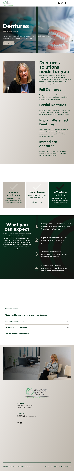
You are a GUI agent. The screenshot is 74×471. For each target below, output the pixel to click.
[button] (69, 3)
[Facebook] (18, 423)
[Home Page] (13, 3)
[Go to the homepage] (37, 393)
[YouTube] (21, 423)
